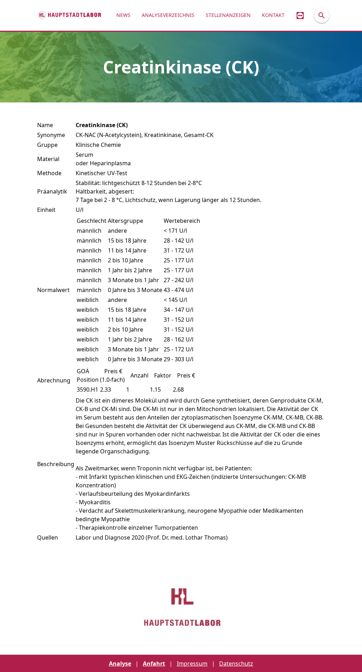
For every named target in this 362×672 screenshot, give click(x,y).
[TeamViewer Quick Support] (300, 15)
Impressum (192, 663)
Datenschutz (236, 663)
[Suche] (321, 15)
